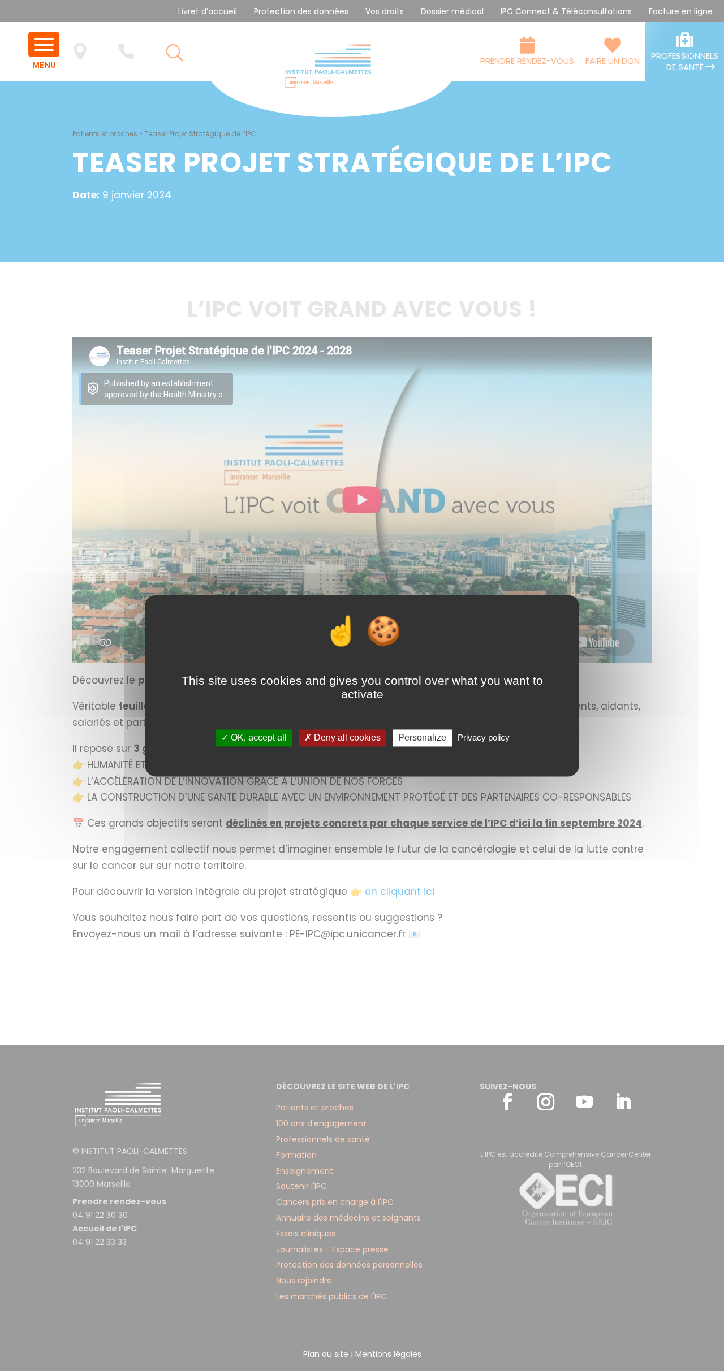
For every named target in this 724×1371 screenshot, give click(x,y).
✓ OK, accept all (254, 738)
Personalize (422, 738)
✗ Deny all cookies (342, 738)
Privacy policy (484, 738)
